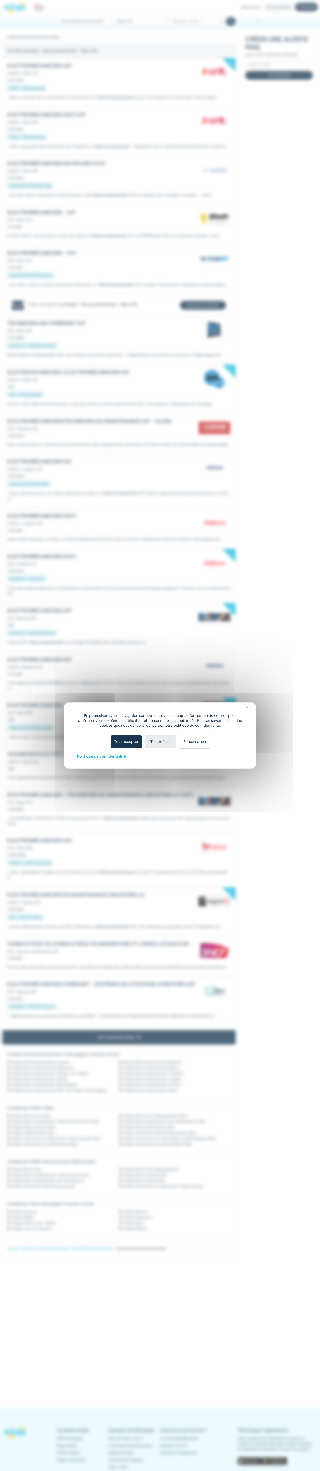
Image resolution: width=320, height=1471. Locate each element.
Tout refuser (160, 741)
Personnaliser (195, 741)
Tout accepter (126, 741)
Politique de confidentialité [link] (101, 756)
